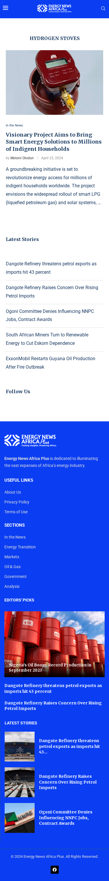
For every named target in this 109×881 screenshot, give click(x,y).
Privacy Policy (16, 502)
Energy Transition (20, 547)
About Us (12, 492)
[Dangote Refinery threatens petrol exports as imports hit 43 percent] (20, 747)
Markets (11, 557)
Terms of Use (16, 512)
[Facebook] (55, 870)
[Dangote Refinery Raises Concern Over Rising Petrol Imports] (20, 782)
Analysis (11, 586)
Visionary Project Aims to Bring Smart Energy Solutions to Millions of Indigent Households (54, 141)
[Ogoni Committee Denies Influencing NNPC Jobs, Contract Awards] (20, 818)
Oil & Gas (12, 567)
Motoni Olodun (22, 158)
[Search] (103, 8)
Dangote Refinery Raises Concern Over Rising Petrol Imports (68, 782)
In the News (15, 537)
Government (15, 576)
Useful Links (18, 480)
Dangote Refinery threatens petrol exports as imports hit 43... (69, 746)
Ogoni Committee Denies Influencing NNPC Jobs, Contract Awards (65, 817)
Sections (14, 525)
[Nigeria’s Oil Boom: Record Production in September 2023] (54, 644)
